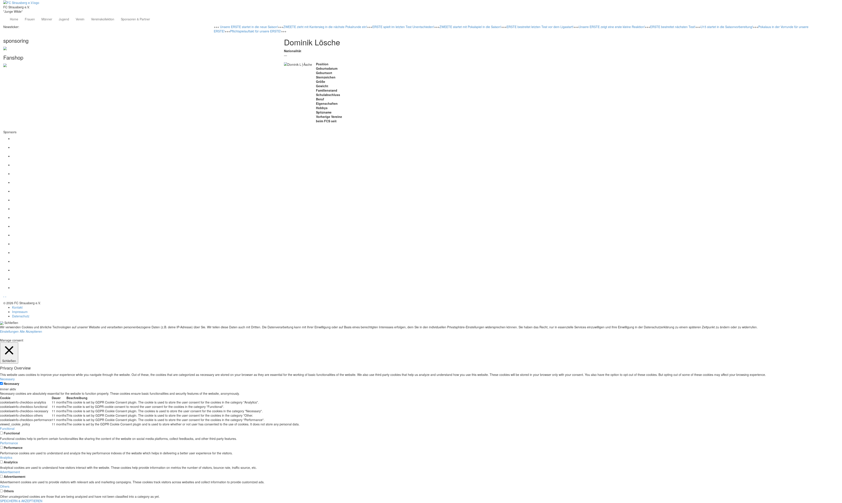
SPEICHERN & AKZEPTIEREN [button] (21, 501)
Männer (46, 19)
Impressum (20, 311)
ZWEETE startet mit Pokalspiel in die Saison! (470, 27)
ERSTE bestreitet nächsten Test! (672, 27)
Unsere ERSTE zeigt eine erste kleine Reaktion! (612, 27)
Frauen (30, 19)
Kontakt (17, 307)
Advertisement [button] (10, 472)
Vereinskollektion (102, 19)
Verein (80, 19)
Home (14, 19)
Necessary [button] (7, 379)
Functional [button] (7, 428)
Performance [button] (9, 443)
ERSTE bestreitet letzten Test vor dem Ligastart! (540, 27)
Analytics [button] (6, 457)
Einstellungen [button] (9, 331)
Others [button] (4, 486)
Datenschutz (20, 316)
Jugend (64, 19)
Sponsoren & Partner (135, 19)
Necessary (11, 383)
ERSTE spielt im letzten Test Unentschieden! (403, 27)
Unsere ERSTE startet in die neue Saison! (249, 27)
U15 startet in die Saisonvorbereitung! (727, 27)
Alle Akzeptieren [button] (31, 331)
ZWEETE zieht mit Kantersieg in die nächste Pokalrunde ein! (325, 27)
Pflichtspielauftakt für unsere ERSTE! (255, 31)
